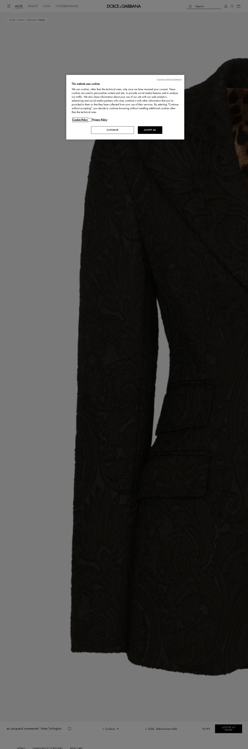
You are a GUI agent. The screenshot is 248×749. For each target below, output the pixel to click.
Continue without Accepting (169, 79)
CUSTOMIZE (113, 130)
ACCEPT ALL (150, 130)
